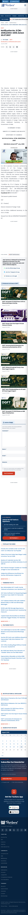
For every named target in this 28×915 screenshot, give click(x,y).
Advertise (3, 891)
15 (21, 744)
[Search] (26, 16)
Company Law (4, 853)
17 (2, 747)
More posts (4, 579)
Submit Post (15, 1)
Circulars (3, 872)
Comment (5, 431)
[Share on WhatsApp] (13, 47)
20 (14, 747)
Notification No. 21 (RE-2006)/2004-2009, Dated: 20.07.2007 (12, 32)
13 (13, 744)
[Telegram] (25, 830)
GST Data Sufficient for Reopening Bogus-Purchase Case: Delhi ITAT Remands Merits (14, 595)
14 (17, 744)
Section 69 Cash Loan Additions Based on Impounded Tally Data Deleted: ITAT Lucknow (14, 639)
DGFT (6, 22)
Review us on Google (11, 276)
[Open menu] (25, 5)
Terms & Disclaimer (13, 906)
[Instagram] (17, 830)
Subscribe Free (7, 778)
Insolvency (3, 861)
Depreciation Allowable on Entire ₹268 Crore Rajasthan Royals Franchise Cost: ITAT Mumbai (13, 658)
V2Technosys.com (5, 903)
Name (4, 449)
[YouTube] (10, 830)
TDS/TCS (3, 844)
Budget (14, 15)
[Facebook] (2, 830)
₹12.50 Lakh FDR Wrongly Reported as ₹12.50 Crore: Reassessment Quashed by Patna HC (13, 610)
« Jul (2, 755)
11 (6, 744)
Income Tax (8, 15)
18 (6, 747)
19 (10, 747)
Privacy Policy (4, 906)
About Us (3, 886)
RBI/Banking (4, 858)
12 (10, 744)
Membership (4, 896)
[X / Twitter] (6, 830)
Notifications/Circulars (14, 41)
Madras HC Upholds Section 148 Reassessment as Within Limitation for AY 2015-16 (14, 562)
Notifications (13, 22)
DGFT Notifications (14, 254)
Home (2, 15)
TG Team (5, 39)
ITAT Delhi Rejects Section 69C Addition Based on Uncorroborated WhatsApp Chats (13, 631)
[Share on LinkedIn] (10, 47)
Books (6, 1)
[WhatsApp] (21, 830)
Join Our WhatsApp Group (12, 268)
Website (4, 462)
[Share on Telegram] (17, 47)
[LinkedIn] (13, 830)
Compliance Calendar (6, 877)
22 (21, 747)
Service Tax (21, 15)
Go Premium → (14, 538)
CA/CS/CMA (4, 863)
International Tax (5, 847)
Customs (3, 842)
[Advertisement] (14, 71)
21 (17, 747)
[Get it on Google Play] (14, 807)
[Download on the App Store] (14, 812)
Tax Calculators (5, 879)
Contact (3, 893)
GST (2, 839)
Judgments (4, 875)
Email (4, 455)
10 (2, 744)
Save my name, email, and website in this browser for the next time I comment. (14, 469)
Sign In (23, 1)
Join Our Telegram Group (12, 272)
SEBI (2, 856)
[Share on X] (6, 47)
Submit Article (4, 888)
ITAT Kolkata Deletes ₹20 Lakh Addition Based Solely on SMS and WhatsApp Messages (13, 602)
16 (25, 744)
